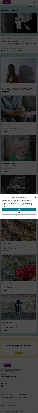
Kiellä (19, 212)
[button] (35, 197)
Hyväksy (19, 209)
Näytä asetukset (19, 215)
